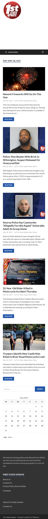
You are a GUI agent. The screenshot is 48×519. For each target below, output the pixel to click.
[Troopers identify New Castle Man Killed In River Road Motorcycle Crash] (24, 338)
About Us (7, 479)
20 (24, 421)
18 (12, 421)
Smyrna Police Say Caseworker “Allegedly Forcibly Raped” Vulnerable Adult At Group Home (23, 225)
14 (30, 416)
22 (36, 421)
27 (24, 425)
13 (24, 416)
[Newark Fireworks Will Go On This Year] (24, 80)
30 (42, 425)
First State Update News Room (26, 101)
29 (36, 425)
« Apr (5, 437)
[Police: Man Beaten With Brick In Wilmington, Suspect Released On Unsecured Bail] (24, 141)
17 (6, 421)
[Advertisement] (24, 34)
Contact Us (7, 483)
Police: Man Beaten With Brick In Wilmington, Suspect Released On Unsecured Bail (21, 160)
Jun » (10, 437)
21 (30, 421)
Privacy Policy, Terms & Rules (14, 486)
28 (30, 425)
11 (12, 416)
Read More (7, 118)
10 (6, 416)
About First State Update (13, 502)
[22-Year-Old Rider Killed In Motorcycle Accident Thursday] (24, 273)
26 (18, 425)
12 (18, 416)
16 (42, 416)
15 (36, 416)
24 (6, 425)
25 (12, 425)
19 (18, 421)
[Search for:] (24, 389)
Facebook (7, 490)
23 (42, 421)
